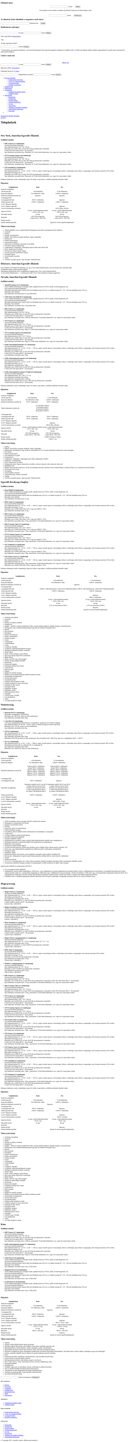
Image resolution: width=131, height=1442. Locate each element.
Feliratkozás (77, 15)
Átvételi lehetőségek (14, 102)
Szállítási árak (9, 86)
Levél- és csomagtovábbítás (16, 81)
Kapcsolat (11, 111)
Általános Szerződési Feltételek (17, 107)
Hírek (6, 1393)
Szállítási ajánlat (13, 93)
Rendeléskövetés (10, 1392)
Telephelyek (12, 99)
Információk (8, 95)
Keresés (58, 74)
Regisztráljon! (16, 36)
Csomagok (8, 1388)
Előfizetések (8, 88)
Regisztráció (15, 68)
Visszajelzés (12, 106)
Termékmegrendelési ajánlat (16, 92)
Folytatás (26, 46)
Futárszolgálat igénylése (15, 80)
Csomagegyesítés (13, 83)
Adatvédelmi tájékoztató (15, 109)
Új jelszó (16, 71)
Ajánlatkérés (8, 90)
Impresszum (8, 1395)
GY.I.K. (10, 104)
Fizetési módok (13, 100)
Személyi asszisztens (14, 85)
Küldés (78, 6)
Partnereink (11, 97)
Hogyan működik (10, 78)
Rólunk (7, 1385)
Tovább (43, 23)
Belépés (48, 33)
